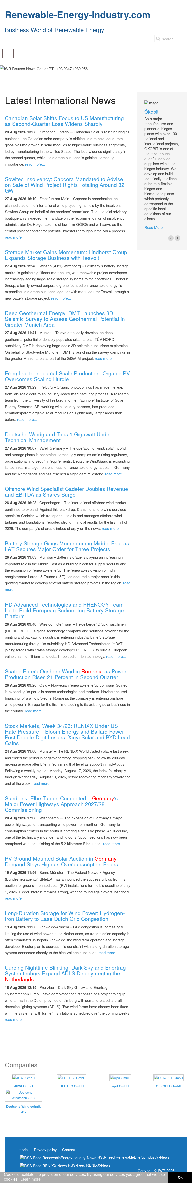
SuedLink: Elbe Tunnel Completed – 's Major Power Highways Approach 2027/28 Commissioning (61, 803)
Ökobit (151, 111)
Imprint (23, 1149)
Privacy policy (45, 1149)
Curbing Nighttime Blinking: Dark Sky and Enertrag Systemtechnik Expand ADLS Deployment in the (65, 973)
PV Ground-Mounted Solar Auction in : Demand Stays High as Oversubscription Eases (61, 861)
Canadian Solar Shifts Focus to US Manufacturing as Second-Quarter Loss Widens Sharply (64, 120)
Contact (68, 1149)
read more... (35, 164)
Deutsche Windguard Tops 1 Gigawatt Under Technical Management (58, 437)
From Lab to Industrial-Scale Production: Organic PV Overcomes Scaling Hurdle (67, 376)
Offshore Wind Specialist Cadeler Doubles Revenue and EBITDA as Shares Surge (66, 491)
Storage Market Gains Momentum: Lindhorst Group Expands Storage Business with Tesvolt (66, 254)
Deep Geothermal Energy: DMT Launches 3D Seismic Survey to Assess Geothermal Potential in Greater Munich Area (65, 318)
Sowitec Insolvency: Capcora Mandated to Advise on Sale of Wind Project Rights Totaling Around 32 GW (64, 184)
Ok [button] (180, 1177)
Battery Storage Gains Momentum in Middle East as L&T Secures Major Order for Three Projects (67, 546)
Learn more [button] (30, 1179)
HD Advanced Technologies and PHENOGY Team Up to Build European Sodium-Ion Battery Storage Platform (64, 610)
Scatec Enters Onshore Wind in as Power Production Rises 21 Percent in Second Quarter (65, 674)
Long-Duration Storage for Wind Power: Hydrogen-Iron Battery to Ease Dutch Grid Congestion (65, 915)
